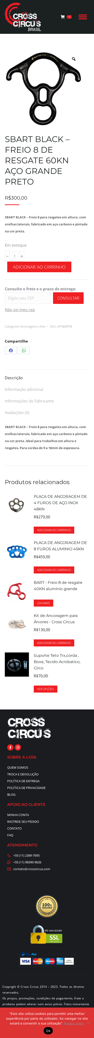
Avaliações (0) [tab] (17, 412)
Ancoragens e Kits (32, 326)
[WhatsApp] (24, 350)
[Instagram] (18, 747)
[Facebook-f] (10, 747)
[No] (88, 1022)
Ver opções (45, 689)
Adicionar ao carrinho (39, 267)
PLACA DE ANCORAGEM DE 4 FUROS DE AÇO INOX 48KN (60, 502)
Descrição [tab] (14, 377)
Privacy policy (74, 1023)
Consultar (68, 298)
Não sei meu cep (20, 309)
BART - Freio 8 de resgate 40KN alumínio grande (58, 585)
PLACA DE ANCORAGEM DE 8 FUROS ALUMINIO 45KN (60, 545)
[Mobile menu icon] (82, 17)
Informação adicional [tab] (24, 389)
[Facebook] (11, 350)
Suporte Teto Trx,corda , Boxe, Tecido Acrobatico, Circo (57, 661)
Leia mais (43, 603)
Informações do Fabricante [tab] (29, 401)
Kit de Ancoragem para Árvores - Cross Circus (56, 618)
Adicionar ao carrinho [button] (54, 530)
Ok (48, 1031)
